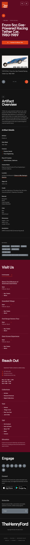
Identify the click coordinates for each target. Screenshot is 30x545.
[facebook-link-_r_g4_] (3, 465)
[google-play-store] (21, 488)
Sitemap (14, 540)
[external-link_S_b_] (15, 373)
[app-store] (8, 488)
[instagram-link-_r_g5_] (7, 465)
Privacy (7, 540)
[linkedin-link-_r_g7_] (16, 465)
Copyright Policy (21, 538)
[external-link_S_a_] (15, 371)
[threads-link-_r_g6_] (12, 465)
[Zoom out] (18, 67)
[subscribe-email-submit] (25, 511)
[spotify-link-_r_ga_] (3, 470)
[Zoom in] (14, 67)
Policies (12, 538)
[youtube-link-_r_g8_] (20, 465)
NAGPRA (6, 538)
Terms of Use (21, 540)
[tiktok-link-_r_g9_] (24, 465)
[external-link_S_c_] (15, 375)
